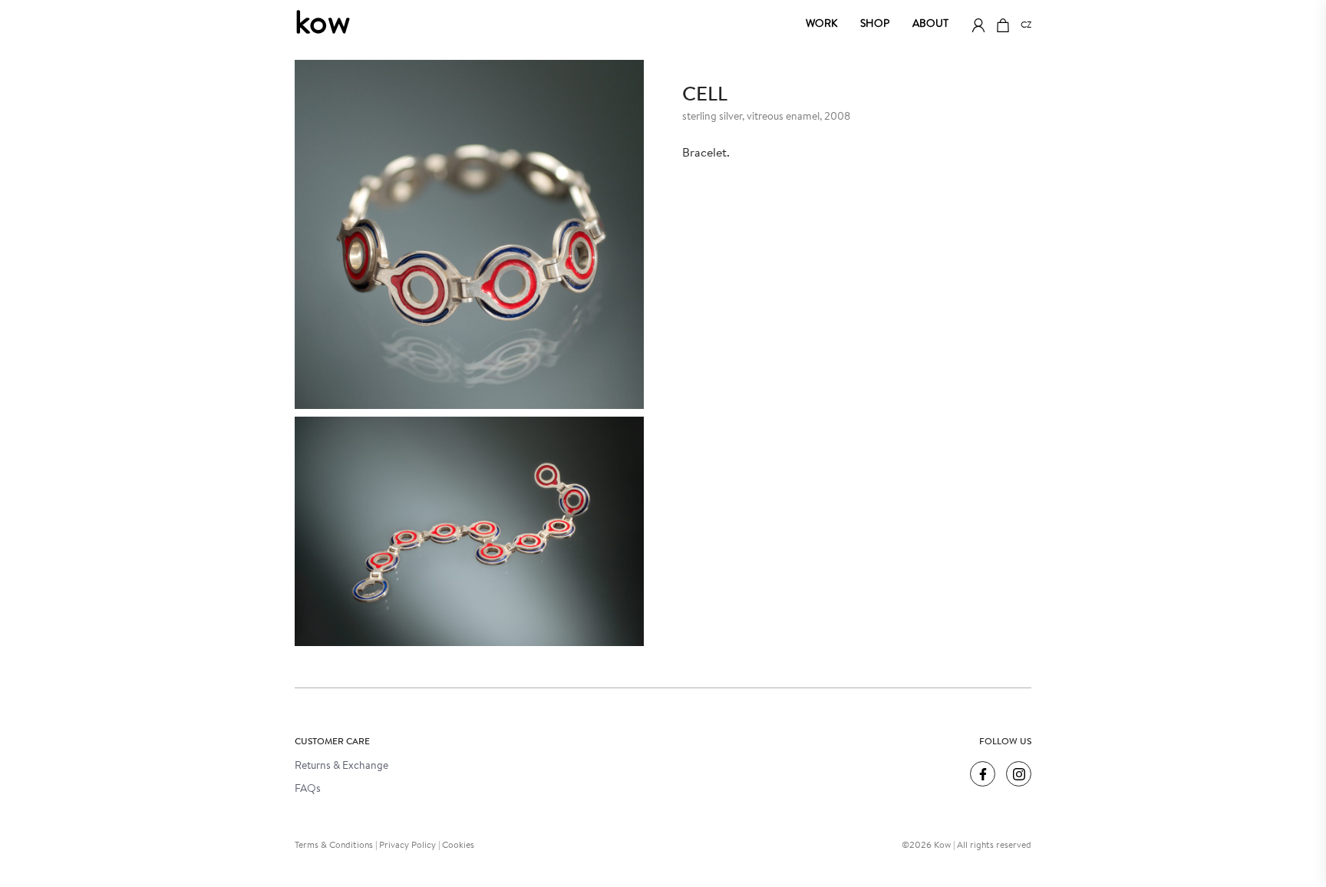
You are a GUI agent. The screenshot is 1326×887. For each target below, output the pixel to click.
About (930, 24)
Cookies (458, 845)
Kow (322, 25)
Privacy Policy (407, 845)
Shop (874, 24)
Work (821, 24)
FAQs (308, 789)
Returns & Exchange (341, 766)
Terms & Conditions (334, 845)
